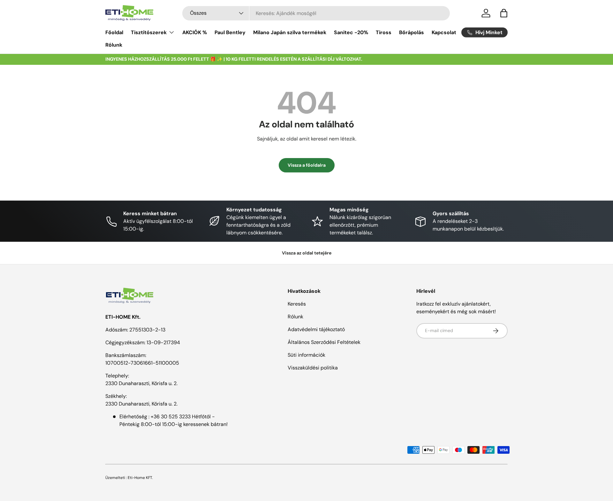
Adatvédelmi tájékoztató (316, 329)
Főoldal (114, 32)
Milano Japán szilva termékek (289, 32)
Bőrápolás (411, 32)
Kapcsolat (444, 32)
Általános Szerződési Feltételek (324, 342)
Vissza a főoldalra (307, 165)
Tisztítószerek (149, 32)
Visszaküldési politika (313, 367)
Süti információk (306, 355)
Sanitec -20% (351, 32)
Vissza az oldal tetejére (306, 253)
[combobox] (316, 13)
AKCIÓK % (194, 32)
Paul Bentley (230, 32)
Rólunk (113, 45)
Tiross (383, 32)
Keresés (297, 303)
